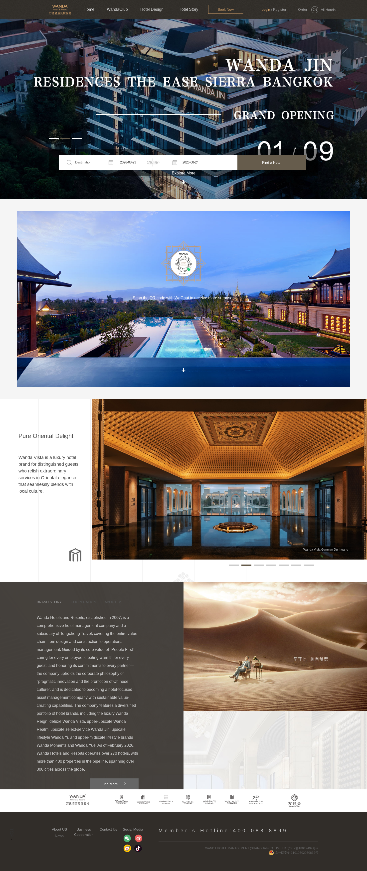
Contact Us (108, 829)
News (59, 836)
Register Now (279, 13)
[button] (54, 138)
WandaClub (117, 9)
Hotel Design (152, 9)
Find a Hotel (271, 162)
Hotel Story (188, 9)
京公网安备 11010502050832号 (296, 853)
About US (59, 829)
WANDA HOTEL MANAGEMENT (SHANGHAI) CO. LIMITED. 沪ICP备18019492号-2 (261, 848)
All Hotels (328, 10)
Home (89, 9)
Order (302, 9)
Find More (110, 784)
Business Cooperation (84, 832)
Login (265, 9)
